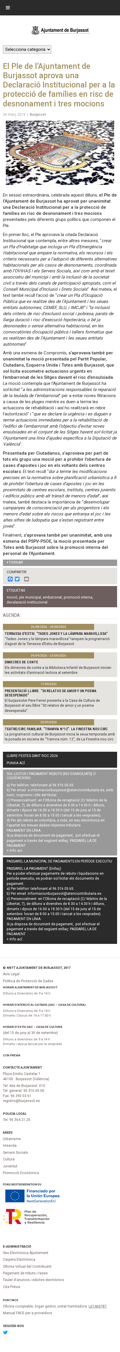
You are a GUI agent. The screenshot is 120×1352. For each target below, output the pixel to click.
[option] (60, 153)
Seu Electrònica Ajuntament (25, 1253)
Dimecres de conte (21, 662)
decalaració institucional (27, 602)
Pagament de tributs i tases (25, 1273)
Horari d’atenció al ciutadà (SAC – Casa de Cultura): (45, 1004)
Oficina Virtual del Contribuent (27, 1267)
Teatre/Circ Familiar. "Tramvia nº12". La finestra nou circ (56, 729)
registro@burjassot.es (21, 1101)
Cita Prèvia (11, 1055)
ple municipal (30, 597)
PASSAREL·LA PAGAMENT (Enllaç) (34, 869)
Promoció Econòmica (21, 1173)
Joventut (10, 1166)
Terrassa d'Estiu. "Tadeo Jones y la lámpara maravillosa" (56, 634)
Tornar (16, 562)
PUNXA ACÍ (16, 763)
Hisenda (10, 1146)
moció (12, 597)
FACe (14, 1300)
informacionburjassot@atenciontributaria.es (67, 790)
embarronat (52, 597)
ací (19, 851)
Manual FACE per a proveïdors (27, 1313)
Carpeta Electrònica (19, 1260)
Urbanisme (12, 1139)
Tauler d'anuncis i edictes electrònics (33, 1280)
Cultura (9, 1159)
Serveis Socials (15, 1153)
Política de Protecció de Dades (28, 981)
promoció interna (78, 597)
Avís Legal (11, 974)
